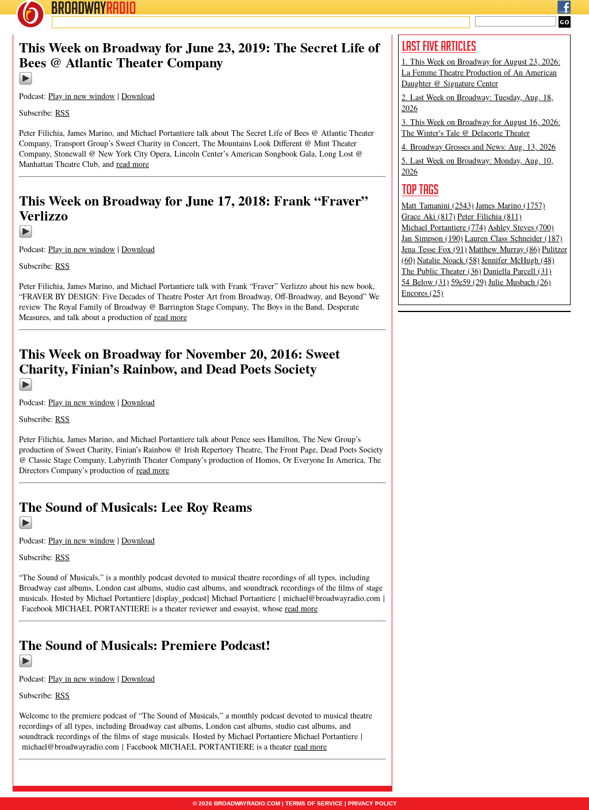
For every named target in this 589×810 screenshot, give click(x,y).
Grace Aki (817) (428, 216)
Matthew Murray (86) (504, 249)
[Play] (25, 83)
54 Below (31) (425, 281)
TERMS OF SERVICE (314, 803)
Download (138, 95)
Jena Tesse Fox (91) (434, 249)
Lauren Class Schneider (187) (514, 238)
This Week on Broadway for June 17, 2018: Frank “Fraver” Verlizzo (193, 207)
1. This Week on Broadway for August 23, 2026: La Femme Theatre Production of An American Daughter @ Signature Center (480, 72)
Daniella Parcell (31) (517, 270)
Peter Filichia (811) (489, 216)
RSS (62, 112)
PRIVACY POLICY (372, 803)
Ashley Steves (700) (521, 227)
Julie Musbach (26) (519, 281)
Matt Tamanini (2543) (437, 205)
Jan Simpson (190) (432, 238)
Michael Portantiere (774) (443, 227)
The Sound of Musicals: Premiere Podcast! (144, 644)
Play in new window (81, 95)
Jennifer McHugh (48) (517, 259)
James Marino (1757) (510, 205)
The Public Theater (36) (441, 270)
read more (132, 163)
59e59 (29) (469, 281)
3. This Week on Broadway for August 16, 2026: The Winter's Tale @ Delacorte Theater (480, 127)
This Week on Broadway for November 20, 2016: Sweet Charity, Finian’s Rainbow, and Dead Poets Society (179, 360)
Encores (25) (422, 292)
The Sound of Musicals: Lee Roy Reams (135, 506)
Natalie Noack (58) (448, 259)
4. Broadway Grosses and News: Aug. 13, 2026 (478, 146)
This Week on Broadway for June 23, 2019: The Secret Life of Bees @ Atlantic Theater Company (199, 54)
